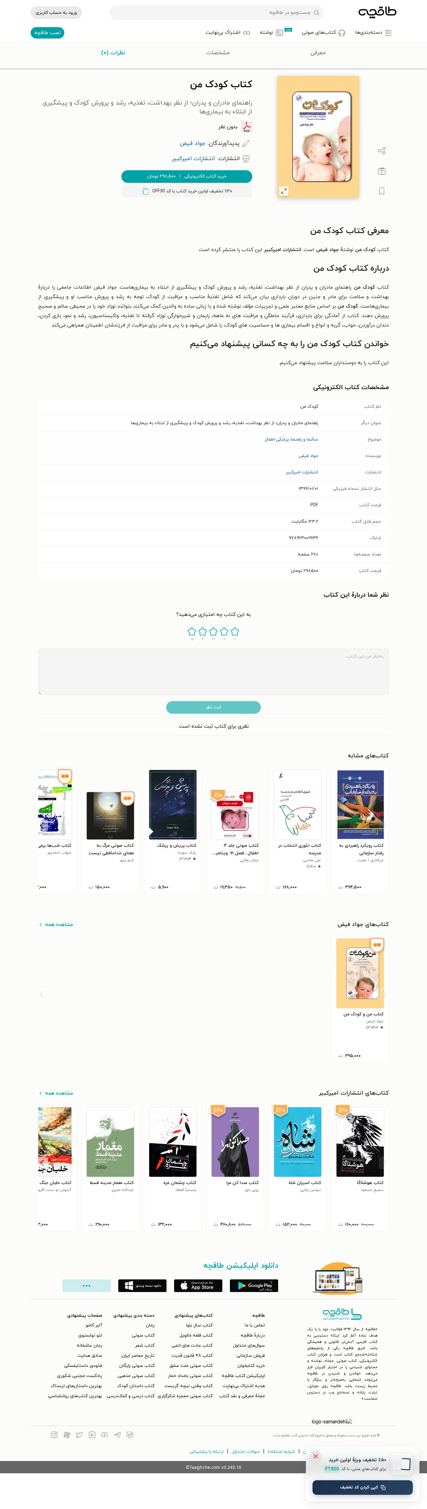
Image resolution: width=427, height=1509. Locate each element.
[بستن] (315, 1456)
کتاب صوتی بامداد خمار (190, 1376)
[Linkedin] (92, 1436)
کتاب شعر (145, 1346)
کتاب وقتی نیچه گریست (188, 1386)
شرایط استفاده (281, 1452)
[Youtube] (104, 1436)
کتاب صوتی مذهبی (136, 1376)
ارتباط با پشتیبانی (207, 1452)
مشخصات (218, 53)
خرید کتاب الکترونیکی (186, 176)
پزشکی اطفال (277, 439)
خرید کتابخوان (251, 1366)
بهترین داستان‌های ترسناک (76, 1386)
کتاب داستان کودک (136, 1386)
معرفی (318, 53)
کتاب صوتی (143, 1335)
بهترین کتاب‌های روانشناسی (75, 1396)
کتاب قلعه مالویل (196, 1335)
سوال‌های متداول (249, 1346)
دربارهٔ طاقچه (253, 1335)
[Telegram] (117, 1436)
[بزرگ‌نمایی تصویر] (284, 191)
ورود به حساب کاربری (56, 13)
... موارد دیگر (86, 1285)
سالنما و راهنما (304, 439)
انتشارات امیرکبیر (302, 472)
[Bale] (130, 1436)
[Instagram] (54, 1436)
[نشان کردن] (382, 191)
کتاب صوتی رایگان (137, 1366)
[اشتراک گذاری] (382, 151)
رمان (150, 1325)
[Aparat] (67, 1436)
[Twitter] (79, 1436)
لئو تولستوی (90, 1335)
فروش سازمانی (251, 1356)
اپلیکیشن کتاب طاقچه (243, 1376)
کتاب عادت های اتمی (192, 1346)
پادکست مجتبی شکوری (79, 1376)
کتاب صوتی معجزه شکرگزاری (185, 1396)
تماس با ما (255, 1325)
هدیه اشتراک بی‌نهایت (244, 1386)
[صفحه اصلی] (377, 12)
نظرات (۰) (113, 53)
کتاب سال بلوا (199, 1325)
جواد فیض (308, 456)
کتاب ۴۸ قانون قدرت (192, 1356)
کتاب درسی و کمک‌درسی (131, 1396)
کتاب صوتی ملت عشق (191, 1366)
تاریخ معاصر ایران (138, 1356)
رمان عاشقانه (89, 1346)
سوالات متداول (245, 1452)
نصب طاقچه (47, 32)
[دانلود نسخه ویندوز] (142, 1285)
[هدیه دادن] (382, 171)
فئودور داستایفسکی (83, 1366)
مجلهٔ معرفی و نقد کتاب (242, 1396)
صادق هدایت (90, 1356)
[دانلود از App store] (198, 1285)
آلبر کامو (94, 1325)
